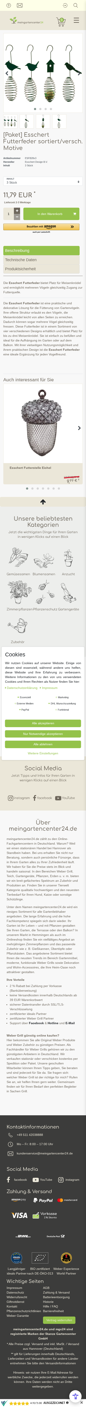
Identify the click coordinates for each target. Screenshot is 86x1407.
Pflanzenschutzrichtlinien (24, 1311)
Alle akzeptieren (43, 723)
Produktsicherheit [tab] (20, 269)
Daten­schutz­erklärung (22, 688)
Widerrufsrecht (17, 1297)
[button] (41, 229)
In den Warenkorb (49, 214)
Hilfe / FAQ (50, 1306)
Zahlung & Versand (56, 1292)
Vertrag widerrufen (59, 1320)
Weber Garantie (18, 1315)
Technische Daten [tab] (21, 260)
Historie (48, 1301)
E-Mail (70, 1023)
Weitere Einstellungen (43, 753)
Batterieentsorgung (56, 1297)
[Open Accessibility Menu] (75, 1396)
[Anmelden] (65, 5)
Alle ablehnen (43, 744)
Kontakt (12, 1306)
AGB (46, 1288)
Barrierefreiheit (53, 1311)
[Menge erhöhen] (17, 211)
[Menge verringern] (17, 217)
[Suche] (76, 5)
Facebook (36, 1023)
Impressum (14, 1288)
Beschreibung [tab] (17, 250)
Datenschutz (15, 1292)
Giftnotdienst (15, 1301)
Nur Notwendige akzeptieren (43, 733)
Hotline (53, 1023)
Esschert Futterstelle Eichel (30, 468)
